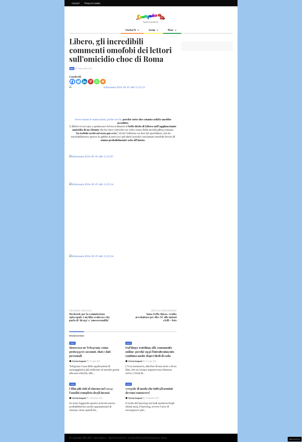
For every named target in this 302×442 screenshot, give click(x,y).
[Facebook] (72, 81)
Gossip (152, 29)
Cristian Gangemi (79, 361)
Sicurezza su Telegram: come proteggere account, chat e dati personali (90, 352)
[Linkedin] (84, 81)
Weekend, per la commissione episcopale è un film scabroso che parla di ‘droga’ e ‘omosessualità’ (89, 317)
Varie (72, 68)
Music (170, 29)
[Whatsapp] (97, 81)
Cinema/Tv (130, 29)
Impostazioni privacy (294, 439)
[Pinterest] (90, 81)
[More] (103, 81)
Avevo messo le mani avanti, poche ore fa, (123, 121)
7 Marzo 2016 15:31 (84, 68)
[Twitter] (78, 81)
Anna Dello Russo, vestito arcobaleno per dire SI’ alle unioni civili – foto (156, 317)
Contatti (76, 3)
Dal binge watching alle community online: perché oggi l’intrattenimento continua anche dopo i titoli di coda (149, 352)
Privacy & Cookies (92, 3)
